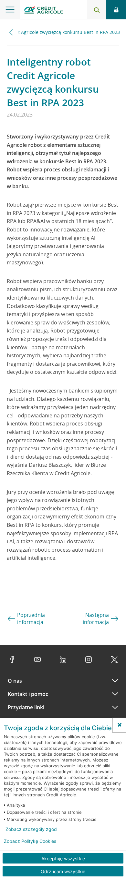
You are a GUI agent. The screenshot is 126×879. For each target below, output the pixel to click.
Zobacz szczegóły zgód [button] (31, 829)
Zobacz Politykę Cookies (30, 841)
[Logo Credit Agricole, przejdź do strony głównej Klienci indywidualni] (43, 10)
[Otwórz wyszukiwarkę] (96, 9)
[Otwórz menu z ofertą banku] (10, 9)
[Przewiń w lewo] (11, 32)
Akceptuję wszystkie (63, 858)
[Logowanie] (116, 9)
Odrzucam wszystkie (63, 871)
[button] (119, 724)
